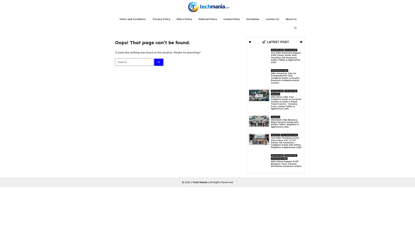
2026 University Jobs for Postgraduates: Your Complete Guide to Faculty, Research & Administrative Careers (285, 78)
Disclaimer (252, 19)
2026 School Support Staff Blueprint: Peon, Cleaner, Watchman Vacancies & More (286, 163)
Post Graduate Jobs (279, 70)
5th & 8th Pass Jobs (279, 158)
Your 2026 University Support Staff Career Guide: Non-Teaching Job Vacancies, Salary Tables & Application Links (286, 58)
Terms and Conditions (132, 19)
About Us (291, 19)
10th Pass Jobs (290, 50)
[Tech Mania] (207, 7)
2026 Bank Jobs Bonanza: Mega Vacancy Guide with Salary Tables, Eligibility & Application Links (285, 123)
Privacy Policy (161, 19)
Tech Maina (199, 182)
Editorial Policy (208, 19)
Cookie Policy (231, 19)
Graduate (275, 94)
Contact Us (272, 19)
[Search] (158, 62)
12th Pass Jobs (277, 50)
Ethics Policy (184, 19)
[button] (295, 28)
